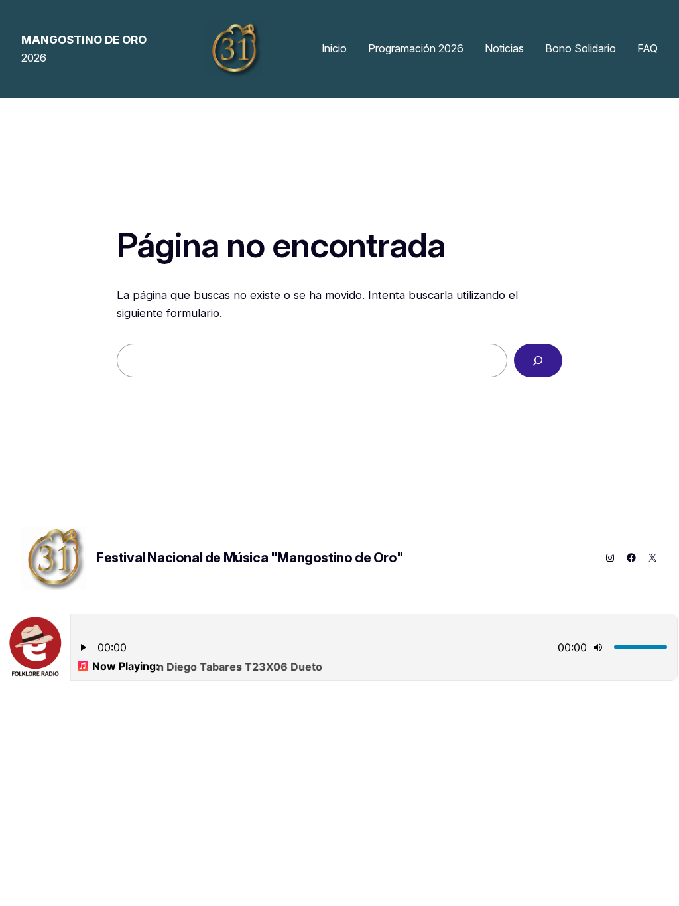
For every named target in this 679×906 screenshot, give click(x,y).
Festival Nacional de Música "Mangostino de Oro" (249, 558)
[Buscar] (538, 360)
